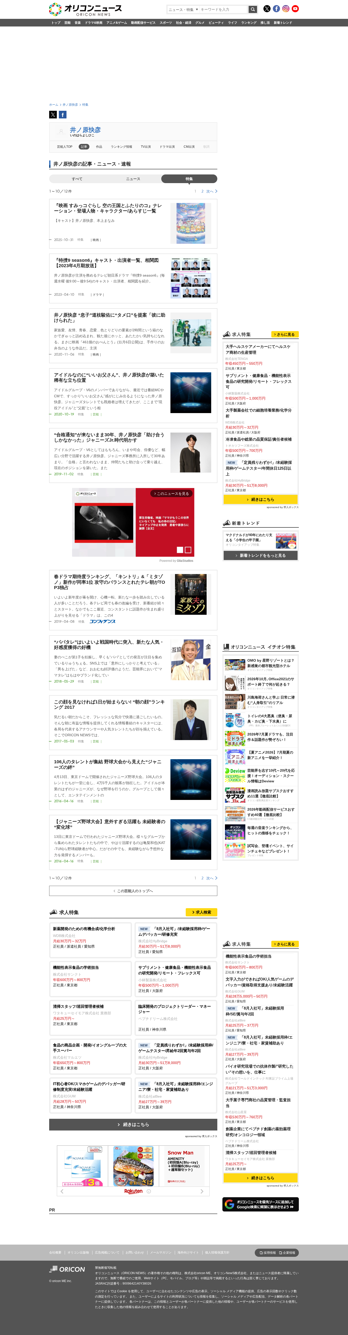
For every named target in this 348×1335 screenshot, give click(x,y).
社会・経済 (183, 22)
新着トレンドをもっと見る (263, 555)
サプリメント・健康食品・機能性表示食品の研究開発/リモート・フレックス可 (259, 381)
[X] (267, 8)
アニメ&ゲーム (116, 22)
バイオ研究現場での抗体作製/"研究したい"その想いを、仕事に (259, 1069)
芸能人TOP (64, 146)
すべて (77, 179)
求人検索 (203, 912)
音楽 (78, 22)
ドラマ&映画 (93, 22)
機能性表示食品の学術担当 (249, 956)
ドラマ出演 (167, 146)
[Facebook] (276, 8)
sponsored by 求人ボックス (201, 1136)
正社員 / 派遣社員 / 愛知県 (84, 937)
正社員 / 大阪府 (174, 978)
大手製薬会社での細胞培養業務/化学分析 (259, 413)
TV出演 (146, 146)
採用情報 (270, 1253)
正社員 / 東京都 (76, 976)
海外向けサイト (188, 1252)
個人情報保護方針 (217, 1252)
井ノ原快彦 (85, 129)
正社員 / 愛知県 (174, 940)
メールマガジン (160, 1252)
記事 (84, 146)
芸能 (67, 22)
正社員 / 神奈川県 (174, 1017)
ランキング (249, 22)
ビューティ (216, 22)
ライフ (232, 22)
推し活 (265, 22)
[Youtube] (295, 8)
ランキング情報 (121, 146)
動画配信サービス (143, 22)
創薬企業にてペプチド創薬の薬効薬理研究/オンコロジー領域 (258, 1132)
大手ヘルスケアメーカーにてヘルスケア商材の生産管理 (258, 349)
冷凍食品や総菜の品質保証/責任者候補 (259, 439)
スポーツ (166, 22)
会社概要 (55, 1252)
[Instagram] (285, 8)
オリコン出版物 (78, 1252)
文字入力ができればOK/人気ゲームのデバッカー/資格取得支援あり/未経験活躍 (260, 982)
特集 (189, 179)
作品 (99, 146)
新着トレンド (283, 22)
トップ (55, 22)
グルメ (200, 22)
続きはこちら (136, 1124)
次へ (209, 191)
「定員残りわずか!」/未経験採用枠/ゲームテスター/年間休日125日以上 (259, 468)
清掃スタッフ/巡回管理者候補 (251, 1152)
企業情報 (289, 1253)
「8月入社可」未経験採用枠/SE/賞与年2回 (255, 1011)
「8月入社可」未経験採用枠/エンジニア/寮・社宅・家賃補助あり (259, 1040)
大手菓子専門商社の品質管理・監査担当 (258, 1103)
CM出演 (189, 146)
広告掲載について (107, 1252)
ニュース (133, 179)
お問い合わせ (135, 1252)
